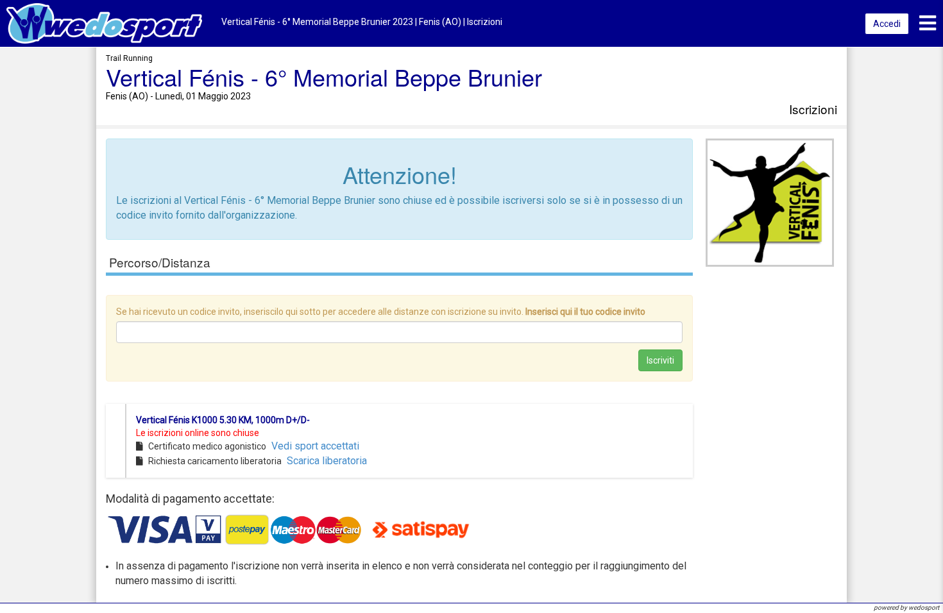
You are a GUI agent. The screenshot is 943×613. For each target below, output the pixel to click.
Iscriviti (660, 360)
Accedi (887, 24)
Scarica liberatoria (327, 461)
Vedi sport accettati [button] (315, 446)
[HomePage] (104, 23)
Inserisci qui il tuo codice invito (585, 311)
